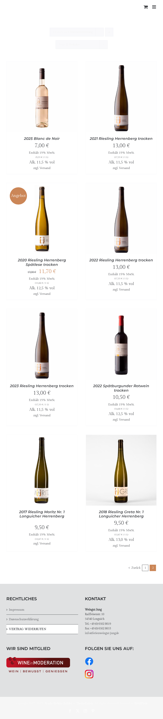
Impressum (16, 610)
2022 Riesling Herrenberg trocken (121, 260)
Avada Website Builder (58, 703)
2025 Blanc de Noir (42, 138)
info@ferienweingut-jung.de (102, 633)
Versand (45, 168)
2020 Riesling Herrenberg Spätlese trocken (42, 262)
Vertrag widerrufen (27, 629)
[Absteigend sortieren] (109, 32)
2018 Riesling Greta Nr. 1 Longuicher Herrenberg (121, 514)
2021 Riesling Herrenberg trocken (121, 138)
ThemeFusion (84, 703)
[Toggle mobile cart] (146, 7)
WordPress (140, 703)
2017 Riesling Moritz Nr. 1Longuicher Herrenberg (42, 514)
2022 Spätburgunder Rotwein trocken (121, 388)
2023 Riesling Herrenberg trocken (42, 386)
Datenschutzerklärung (24, 619)
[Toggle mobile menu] (154, 7)
